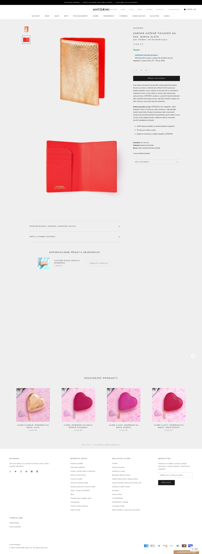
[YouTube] (31, 471)
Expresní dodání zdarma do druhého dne (126, 483)
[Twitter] (15, 471)
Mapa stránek (75, 510)
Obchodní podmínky (77, 467)
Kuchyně (154, 16)
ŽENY (47, 16)
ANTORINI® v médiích (120, 502)
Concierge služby (118, 506)
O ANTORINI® (117, 498)
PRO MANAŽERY (80, 16)
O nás (131, 9)
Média (140, 9)
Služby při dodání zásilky (121, 487)
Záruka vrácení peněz (78, 475)
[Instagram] (21, 471)
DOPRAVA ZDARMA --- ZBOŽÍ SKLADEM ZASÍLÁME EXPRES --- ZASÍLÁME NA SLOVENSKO (101, 2)
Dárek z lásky (92, 445)
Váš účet (113, 9)
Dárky (167, 16)
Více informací (142, 162)
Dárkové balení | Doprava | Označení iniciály (53, 226)
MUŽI (57, 16)
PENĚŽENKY (109, 16)
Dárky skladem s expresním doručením (126, 510)
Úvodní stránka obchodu (79, 506)
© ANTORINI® (14, 544)
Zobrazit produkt (99, 263)
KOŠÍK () (191, 9)
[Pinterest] (26, 471)
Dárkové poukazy (118, 467)
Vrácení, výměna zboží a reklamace (82, 471)
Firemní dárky (117, 494)
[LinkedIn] (37, 471)
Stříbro (123, 16)
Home (123, 9)
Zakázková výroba (118, 471)
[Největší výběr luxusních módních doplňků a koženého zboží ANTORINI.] (101, 9)
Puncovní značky (76, 479)
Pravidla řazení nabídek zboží (80, 498)
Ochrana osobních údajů (79, 483)
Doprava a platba (76, 463)
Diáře (96, 16)
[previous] (7, 407)
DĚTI (66, 16)
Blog (72, 494)
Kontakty (160, 9)
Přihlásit (166, 482)
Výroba (149, 9)
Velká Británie (14, 523)
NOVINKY (36, 16)
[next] (194, 407)
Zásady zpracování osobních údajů (82, 487)
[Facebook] (10, 471)
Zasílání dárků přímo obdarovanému (125, 479)
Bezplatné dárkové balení (121, 475)
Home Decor (139, 16)
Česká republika (15, 527)
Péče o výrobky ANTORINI (42, 236)
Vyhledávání (173, 9)
